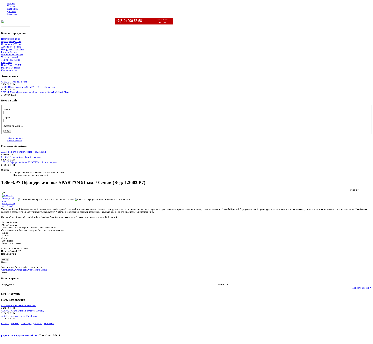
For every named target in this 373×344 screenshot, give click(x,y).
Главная (5, 323)
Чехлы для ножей (10, 57)
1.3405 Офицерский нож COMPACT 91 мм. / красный (28, 87)
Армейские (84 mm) (11, 46)
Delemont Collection (10, 67)
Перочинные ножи (10, 39)
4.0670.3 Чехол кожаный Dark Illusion (19, 316)
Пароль (7, 117)
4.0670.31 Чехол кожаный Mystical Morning (22, 310)
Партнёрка (26, 323)
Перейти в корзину (361, 288)
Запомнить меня (11, 126)
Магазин (15, 323)
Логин (6, 109)
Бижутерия (6, 62)
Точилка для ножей (10, 60)
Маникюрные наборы (12, 54)
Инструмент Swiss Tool (12, 49)
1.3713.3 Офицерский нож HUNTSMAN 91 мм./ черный (29, 162)
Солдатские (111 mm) (11, 44)
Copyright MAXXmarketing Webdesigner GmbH (24, 269)
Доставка (37, 323)
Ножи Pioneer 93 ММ (11, 65)
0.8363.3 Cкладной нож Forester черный (21, 157)
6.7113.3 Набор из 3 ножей (14, 81)
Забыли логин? (14, 140)
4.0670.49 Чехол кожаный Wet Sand (18, 305)
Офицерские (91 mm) (11, 41)
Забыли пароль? (15, 138)
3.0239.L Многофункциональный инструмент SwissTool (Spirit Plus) (34, 92)
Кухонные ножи (9, 70)
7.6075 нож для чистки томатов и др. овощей (23, 152)
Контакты (49, 323)
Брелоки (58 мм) (9, 52)
